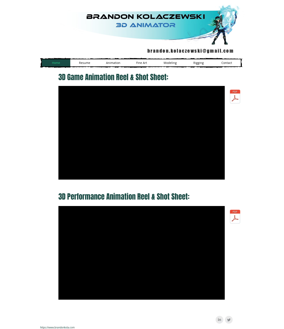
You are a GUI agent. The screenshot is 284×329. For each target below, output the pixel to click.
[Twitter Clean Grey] (229, 320)
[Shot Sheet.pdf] (235, 97)
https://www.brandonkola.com (57, 327)
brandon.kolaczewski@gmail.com (190, 51)
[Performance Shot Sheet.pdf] (235, 217)
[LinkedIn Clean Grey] (219, 320)
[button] (141, 62)
